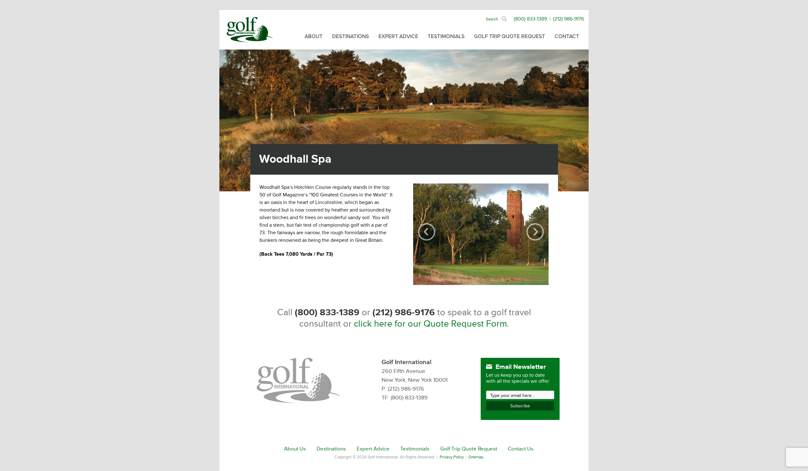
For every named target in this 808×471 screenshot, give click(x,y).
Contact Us (520, 449)
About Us (295, 449)
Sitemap (475, 457)
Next (535, 232)
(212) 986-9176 (568, 19)
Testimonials (446, 36)
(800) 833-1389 (530, 19)
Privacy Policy (452, 457)
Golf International (250, 29)
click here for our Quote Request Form (430, 323)
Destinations (350, 36)
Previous (426, 232)
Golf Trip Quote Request (509, 36)
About (314, 36)
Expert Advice (398, 36)
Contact (567, 36)
